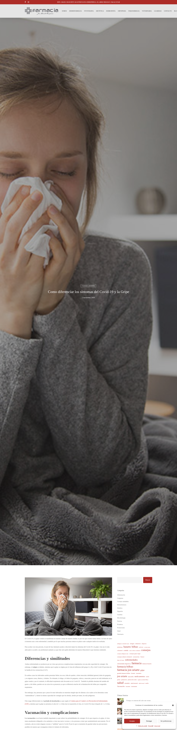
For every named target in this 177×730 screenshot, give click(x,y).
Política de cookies (142, 726)
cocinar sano (147, 647)
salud (120, 682)
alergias (132, 643)
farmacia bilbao (125, 666)
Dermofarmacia (121, 605)
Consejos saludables (88, 286)
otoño (147, 676)
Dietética (119, 608)
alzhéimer (120, 647)
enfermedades (131, 660)
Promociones (121, 628)
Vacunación (121, 686)
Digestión (120, 611)
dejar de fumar (120, 660)
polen (118, 679)
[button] (173, 705)
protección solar (132, 679)
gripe (142, 670)
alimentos (138, 643)
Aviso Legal (157, 726)
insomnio (138, 673)
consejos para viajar (134, 653)
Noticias (119, 621)
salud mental (134, 683)
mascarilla (131, 676)
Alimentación (121, 595)
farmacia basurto (146, 663)
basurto (127, 646)
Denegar (149, 721)
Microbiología (121, 618)
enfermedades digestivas (124, 663)
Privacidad (150, 726)
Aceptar (132, 721)
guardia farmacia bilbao (123, 673)
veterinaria (134, 686)
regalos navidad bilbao (143, 679)
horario (133, 673)
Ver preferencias (166, 721)
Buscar (147, 580)
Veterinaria (120, 634)
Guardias (119, 614)
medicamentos (139, 676)
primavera (124, 679)
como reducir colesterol (134, 650)
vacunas (128, 686)
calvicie (141, 647)
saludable (127, 683)
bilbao (135, 646)
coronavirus (136, 657)
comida (126, 650)
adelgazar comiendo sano (123, 643)
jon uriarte (122, 676)
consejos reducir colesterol (124, 657)
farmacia (136, 663)
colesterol (120, 650)
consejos (145, 650)
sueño (147, 683)
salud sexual (141, 683)
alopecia (144, 643)
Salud (118, 631)
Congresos (120, 598)
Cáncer (142, 657)
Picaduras (120, 624)
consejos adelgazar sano (122, 653)
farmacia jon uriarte (128, 669)
